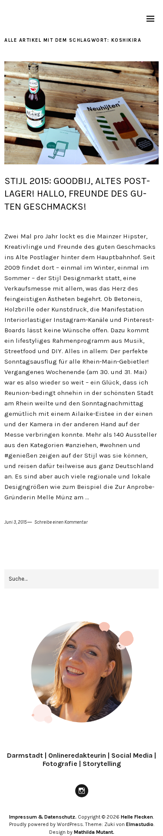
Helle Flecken (137, 817)
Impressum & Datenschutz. (43, 817)
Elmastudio (139, 824)
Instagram (81, 796)
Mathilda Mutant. (94, 832)
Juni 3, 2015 (15, 522)
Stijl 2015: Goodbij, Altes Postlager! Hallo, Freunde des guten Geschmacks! (77, 193)
